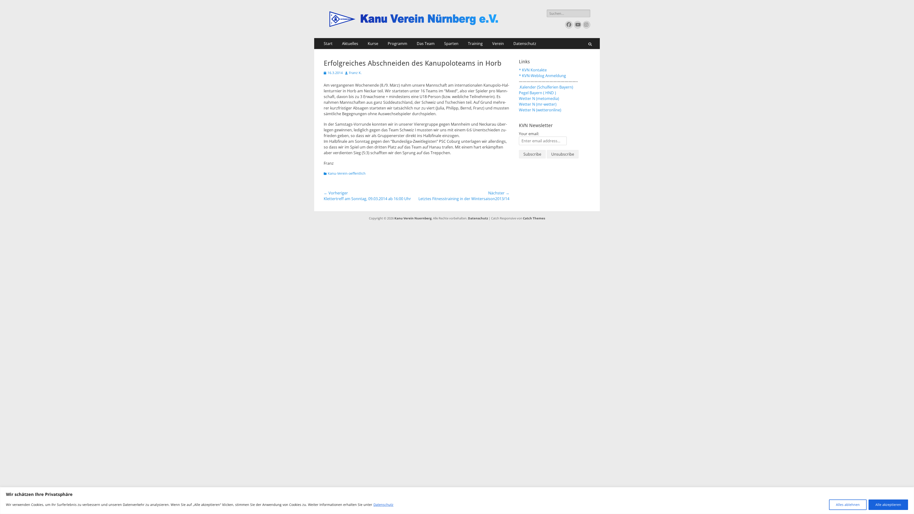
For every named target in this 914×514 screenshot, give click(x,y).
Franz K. (355, 72)
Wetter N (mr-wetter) (537, 104)
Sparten (451, 43)
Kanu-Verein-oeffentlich (347, 173)
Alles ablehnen (848, 504)
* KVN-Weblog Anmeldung (542, 75)
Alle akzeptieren (888, 504)
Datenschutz (383, 504)
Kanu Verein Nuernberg (413, 218)
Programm (397, 43)
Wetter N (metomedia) (539, 98)
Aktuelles (350, 43)
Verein (498, 43)
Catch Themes (534, 218)
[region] (457, 500)
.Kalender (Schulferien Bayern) (546, 87)
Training (475, 43)
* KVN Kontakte (533, 70)
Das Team (426, 43)
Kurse (373, 43)
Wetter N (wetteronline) (540, 110)
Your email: (529, 133)
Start (328, 43)
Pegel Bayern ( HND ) (537, 92)
